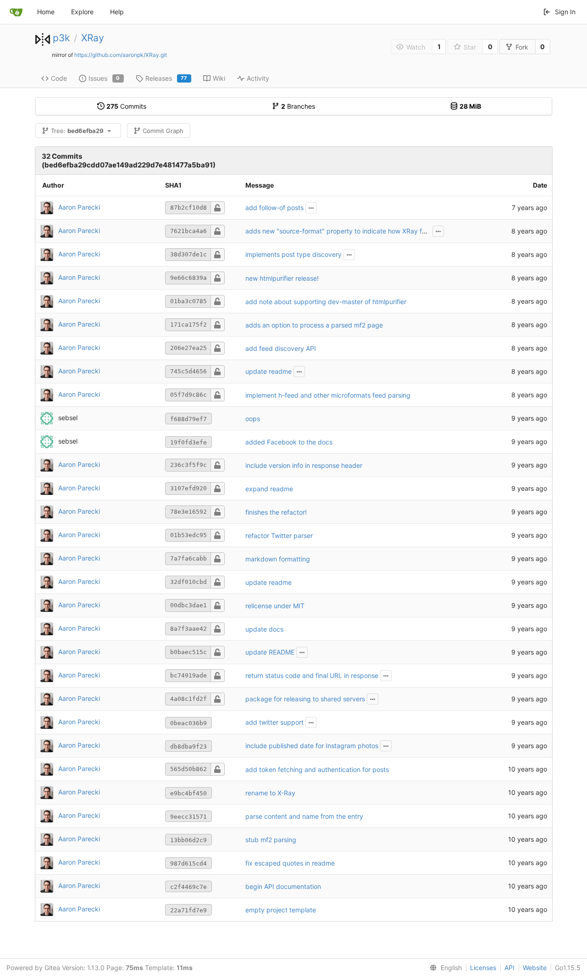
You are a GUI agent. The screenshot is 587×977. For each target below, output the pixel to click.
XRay (92, 38)
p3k (61, 38)
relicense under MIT (275, 606)
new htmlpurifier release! (282, 278)
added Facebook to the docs (288, 442)
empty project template (280, 910)
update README (269, 652)
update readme (268, 371)
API (509, 967)
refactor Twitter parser (279, 535)
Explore (82, 12)
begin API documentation (283, 886)
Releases (166, 78)
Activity (258, 78)
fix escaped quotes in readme (290, 863)
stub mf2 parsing (270, 840)
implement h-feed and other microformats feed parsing (327, 395)
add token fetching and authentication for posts (317, 769)
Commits (126, 106)
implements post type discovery (293, 254)
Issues (104, 78)
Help (117, 12)
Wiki (219, 78)
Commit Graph (163, 130)
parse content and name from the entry (304, 816)
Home (46, 12)
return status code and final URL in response (311, 675)
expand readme (269, 489)
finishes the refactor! (276, 512)
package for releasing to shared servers (305, 699)
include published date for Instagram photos (311, 745)
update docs (264, 629)
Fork (521, 47)
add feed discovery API (280, 348)
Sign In (565, 12)
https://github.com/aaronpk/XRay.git (120, 54)
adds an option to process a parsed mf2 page (314, 325)
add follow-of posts (274, 207)
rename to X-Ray (270, 793)
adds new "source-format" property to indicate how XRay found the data (354, 231)
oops (252, 418)
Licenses (483, 967)
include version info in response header (303, 465)
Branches (298, 106)
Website (535, 967)
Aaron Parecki (79, 207)
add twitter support (274, 722)
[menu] (444, 968)
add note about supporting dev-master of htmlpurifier (325, 301)
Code (59, 78)
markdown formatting (277, 559)
